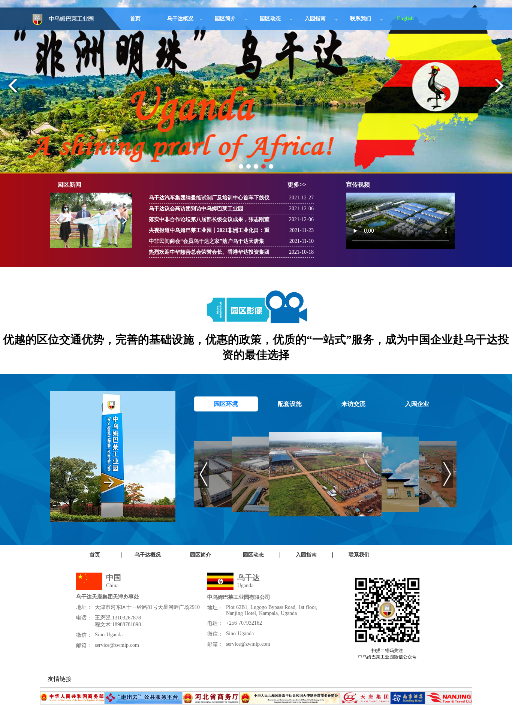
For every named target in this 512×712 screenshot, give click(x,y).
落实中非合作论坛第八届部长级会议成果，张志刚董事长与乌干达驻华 (209, 221)
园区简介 (225, 18)
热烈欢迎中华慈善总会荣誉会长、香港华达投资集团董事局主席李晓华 (209, 253)
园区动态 (270, 18)
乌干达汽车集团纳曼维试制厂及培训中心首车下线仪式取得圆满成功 (209, 199)
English (405, 18)
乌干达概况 (180, 18)
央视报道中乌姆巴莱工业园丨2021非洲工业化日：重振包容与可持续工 (209, 231)
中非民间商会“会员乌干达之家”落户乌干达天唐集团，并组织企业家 (206, 242)
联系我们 (360, 18)
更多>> (296, 184)
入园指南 (315, 18)
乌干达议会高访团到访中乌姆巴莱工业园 (196, 208)
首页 (135, 18)
